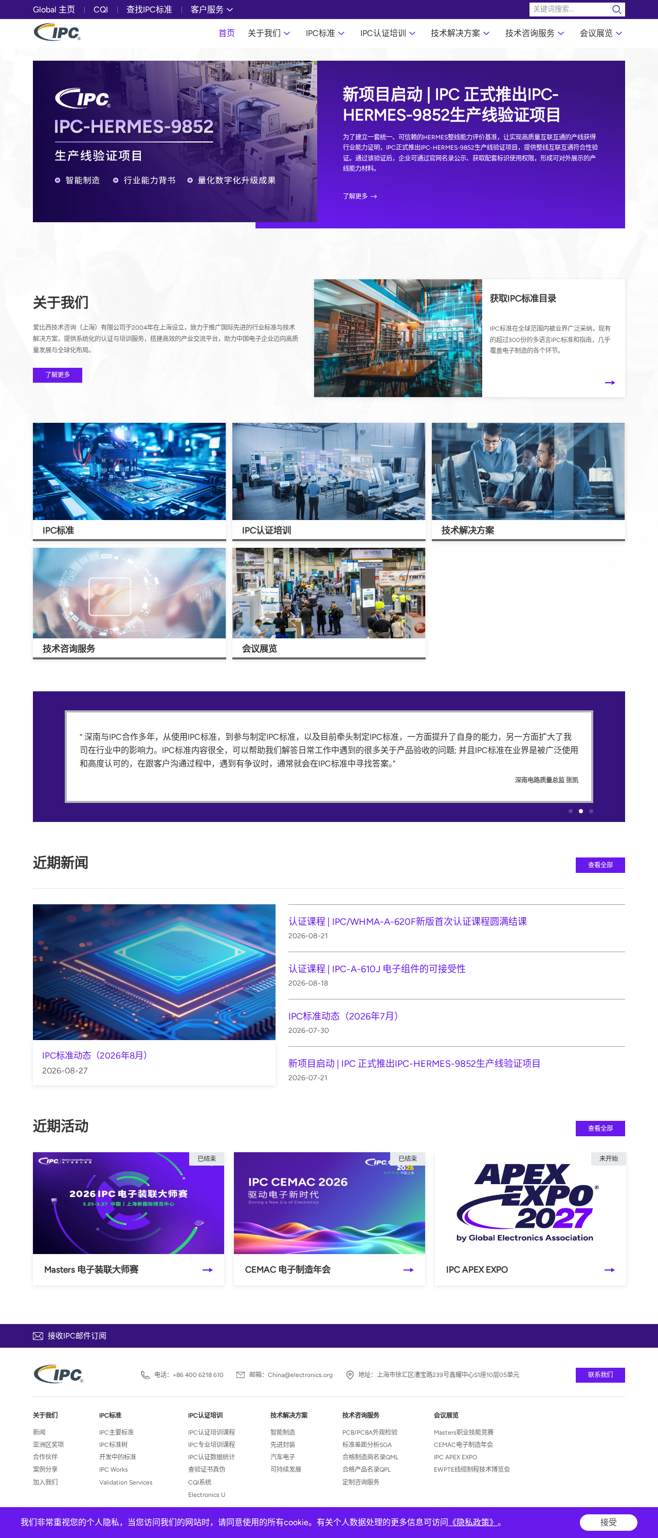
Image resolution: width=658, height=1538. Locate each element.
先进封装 (282, 1444)
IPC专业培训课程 (211, 1444)
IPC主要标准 (116, 1432)
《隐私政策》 (473, 1522)
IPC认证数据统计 (211, 1457)
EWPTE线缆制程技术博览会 (472, 1469)
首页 (226, 33)
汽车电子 (282, 1457)
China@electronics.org (300, 1375)
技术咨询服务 (530, 33)
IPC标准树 (113, 1444)
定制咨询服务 (360, 1482)
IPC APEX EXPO (455, 1457)
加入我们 (45, 1482)
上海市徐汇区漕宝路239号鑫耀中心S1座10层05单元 (448, 1375)
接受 (608, 1522)
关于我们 (264, 33)
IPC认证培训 (383, 33)
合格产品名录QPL (366, 1469)
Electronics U (206, 1494)
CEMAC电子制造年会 (463, 1444)
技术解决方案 (455, 33)
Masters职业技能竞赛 (464, 1432)
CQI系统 (199, 1482)
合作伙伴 (45, 1457)
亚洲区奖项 (48, 1444)
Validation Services (126, 1482)
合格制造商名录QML (370, 1457)
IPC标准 (320, 33)
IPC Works (113, 1469)
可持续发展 (285, 1469)
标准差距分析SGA (367, 1444)
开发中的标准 (117, 1457)
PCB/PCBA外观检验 (369, 1432)
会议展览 (596, 33)
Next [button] (620, 159)
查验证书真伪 (206, 1469)
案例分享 (45, 1469)
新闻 (39, 1432)
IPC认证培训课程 (211, 1432)
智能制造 (282, 1432)
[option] (329, 149)
